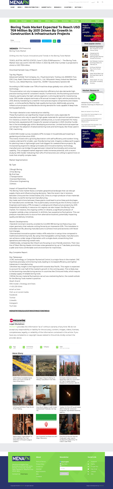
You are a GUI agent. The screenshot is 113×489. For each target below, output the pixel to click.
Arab (32, 21)
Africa (47, 21)
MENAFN (14, 48)
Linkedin (93, 471)
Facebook (94, 461)
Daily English (65, 462)
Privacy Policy (40, 464)
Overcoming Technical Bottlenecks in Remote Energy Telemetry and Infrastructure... (91, 120)
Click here (24, 474)
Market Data (46, 7)
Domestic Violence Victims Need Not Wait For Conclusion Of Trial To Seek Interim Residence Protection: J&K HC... (70, 380)
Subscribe (64, 473)
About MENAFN (40, 471)
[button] (97, 2)
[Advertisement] (57, 13)
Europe (24, 21)
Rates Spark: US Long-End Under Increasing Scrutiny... (96, 81)
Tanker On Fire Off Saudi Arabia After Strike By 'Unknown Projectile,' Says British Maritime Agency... (70, 409)
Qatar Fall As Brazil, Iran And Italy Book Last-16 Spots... (96, 75)
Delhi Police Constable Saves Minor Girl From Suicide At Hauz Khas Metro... (22, 379)
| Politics (55, 21)
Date (12, 40)
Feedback (39, 476)
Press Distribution (31, 7)
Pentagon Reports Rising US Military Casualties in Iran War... (46, 378)
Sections (78, 7)
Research (57, 7)
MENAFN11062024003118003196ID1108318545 (29, 311)
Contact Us (39, 466)
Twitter (93, 464)
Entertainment (83, 21)
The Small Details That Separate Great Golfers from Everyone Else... (91, 125)
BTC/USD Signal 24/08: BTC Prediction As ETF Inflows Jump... (96, 48)
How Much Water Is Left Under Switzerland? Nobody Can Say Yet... (46, 408)
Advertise (39, 469)
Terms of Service (41, 461)
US (14, 21)
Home (12, 7)
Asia (39, 21)
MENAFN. (22, 485)
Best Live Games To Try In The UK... (90, 111)
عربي (93, 2)
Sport (96, 21)
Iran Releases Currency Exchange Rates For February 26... (96, 62)
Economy (65, 21)
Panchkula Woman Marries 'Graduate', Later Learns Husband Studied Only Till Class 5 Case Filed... (69, 439)
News (19, 7)
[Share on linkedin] (59, 41)
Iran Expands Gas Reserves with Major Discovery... (46, 437)
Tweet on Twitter (47, 41)
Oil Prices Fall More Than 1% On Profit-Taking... (95, 69)
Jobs (37, 474)
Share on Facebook (35, 41)
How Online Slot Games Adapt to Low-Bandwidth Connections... (91, 115)
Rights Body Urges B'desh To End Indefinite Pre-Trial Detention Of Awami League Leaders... (22, 439)
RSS (92, 474)
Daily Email (94, 469)
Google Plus (94, 466)
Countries (67, 7)
